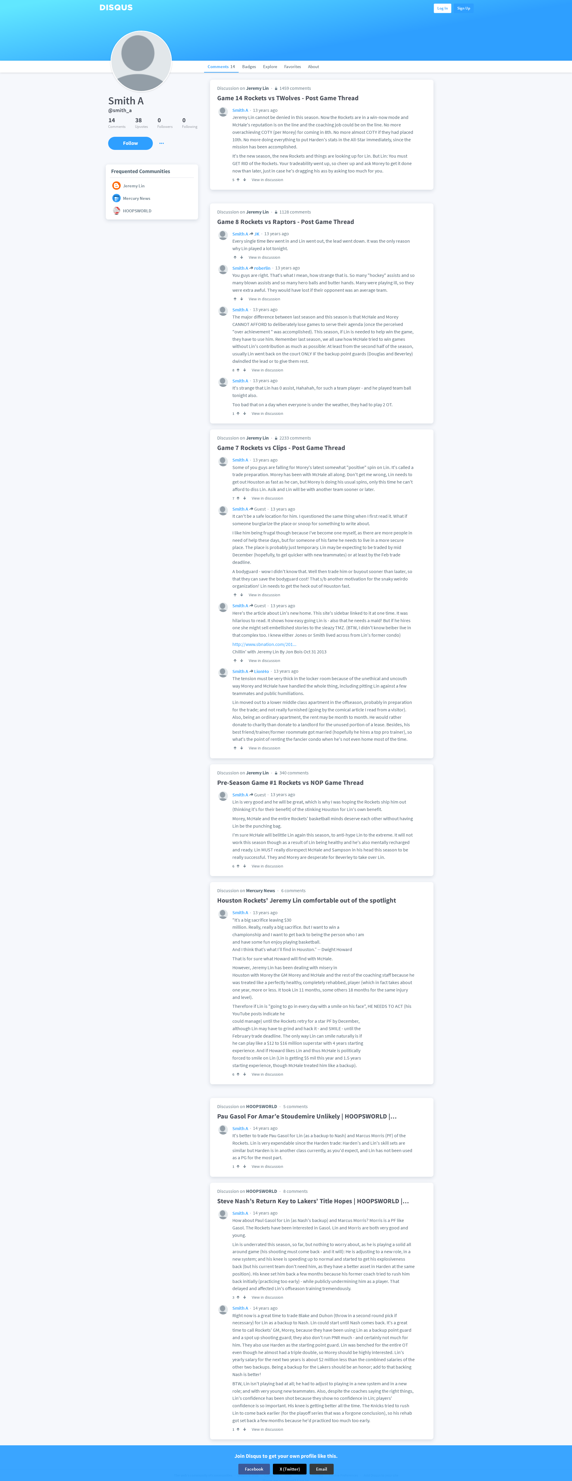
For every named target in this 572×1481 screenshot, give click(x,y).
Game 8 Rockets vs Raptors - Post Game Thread (285, 221)
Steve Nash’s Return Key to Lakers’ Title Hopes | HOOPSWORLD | (313, 1201)
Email (321, 1469)
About (313, 66)
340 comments (294, 773)
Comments (221, 66)
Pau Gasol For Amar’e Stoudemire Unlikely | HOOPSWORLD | (307, 1116)
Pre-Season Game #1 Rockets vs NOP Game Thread (290, 782)
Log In (442, 8)
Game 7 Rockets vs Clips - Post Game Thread (281, 447)
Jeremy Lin (257, 88)
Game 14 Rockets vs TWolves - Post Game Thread (288, 98)
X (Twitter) (290, 1469)
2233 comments (295, 438)
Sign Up (463, 8)
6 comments (293, 890)
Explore (270, 66)
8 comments (295, 1191)
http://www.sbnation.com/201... (264, 644)
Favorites (292, 66)
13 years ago (265, 110)
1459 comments (295, 88)
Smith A (240, 110)
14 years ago (265, 1128)
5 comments (295, 1106)
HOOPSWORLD (261, 1106)
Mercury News (260, 890)
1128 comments (295, 212)
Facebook (254, 1469)
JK (256, 234)
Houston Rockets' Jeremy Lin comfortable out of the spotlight (306, 900)
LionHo (261, 671)
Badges (249, 66)
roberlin (262, 268)
